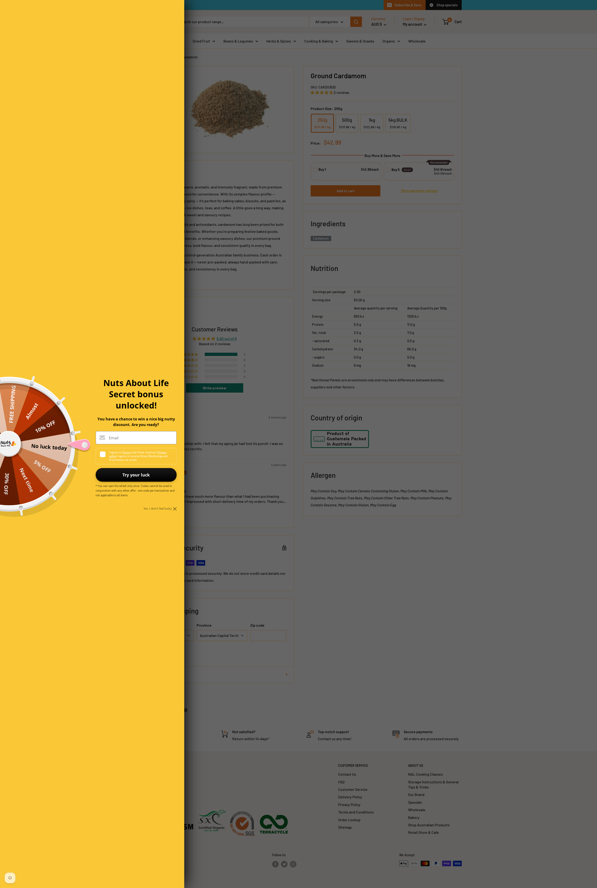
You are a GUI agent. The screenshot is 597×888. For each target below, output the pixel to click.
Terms (126, 452)
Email (113, 438)
